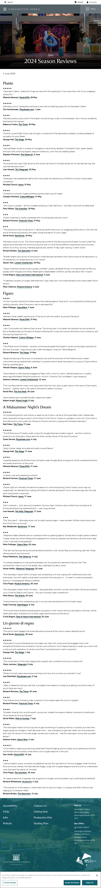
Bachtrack (19, 235)
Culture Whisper (26, 337)
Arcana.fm (27, 781)
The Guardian (21, 208)
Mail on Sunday (22, 718)
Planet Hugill (21, 400)
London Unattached (24, 263)
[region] (50, 880)
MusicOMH (24, 97)
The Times (23, 124)
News (50, 54)
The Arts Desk (20, 391)
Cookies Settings (9, 883)
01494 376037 (83, 827)
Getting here (41, 811)
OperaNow (22, 307)
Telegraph (21, 664)
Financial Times (26, 220)
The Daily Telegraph (24, 511)
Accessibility (10, 806)
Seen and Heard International (29, 275)
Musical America (24, 287)
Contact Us (40, 806)
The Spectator (24, 251)
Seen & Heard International (28, 616)
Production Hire (43, 817)
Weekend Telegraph (25, 568)
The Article (20, 595)
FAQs (6, 811)
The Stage (19, 139)
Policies (7, 823)
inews (20, 184)
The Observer (27, 154)
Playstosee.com (27, 109)
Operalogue (22, 604)
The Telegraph (21, 169)
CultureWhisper (27, 196)
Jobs (5, 817)
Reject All (89, 883)
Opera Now (22, 544)
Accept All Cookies (72, 883)
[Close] (97, 875)
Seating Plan (41, 823)
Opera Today (24, 367)
